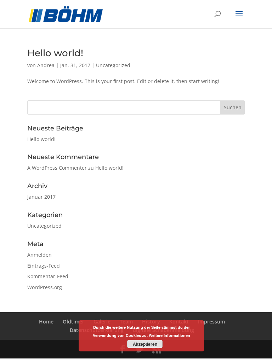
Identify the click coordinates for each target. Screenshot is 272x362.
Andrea (46, 65)
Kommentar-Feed (47, 276)
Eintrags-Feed (43, 265)
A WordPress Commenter (57, 167)
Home (46, 321)
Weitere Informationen (169, 335)
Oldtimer (73, 321)
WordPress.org (44, 287)
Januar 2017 (41, 196)
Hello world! (55, 53)
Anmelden (39, 254)
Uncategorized (113, 65)
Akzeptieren (145, 344)
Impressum (211, 321)
